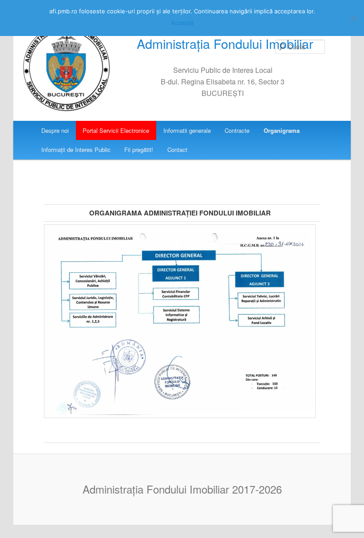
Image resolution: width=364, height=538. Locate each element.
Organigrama (282, 130)
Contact (177, 149)
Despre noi (55, 130)
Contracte (237, 130)
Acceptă (182, 22)
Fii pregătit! (138, 149)
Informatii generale (187, 130)
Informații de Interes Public (76, 149)
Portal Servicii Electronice (116, 130)
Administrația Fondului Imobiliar (225, 43)
